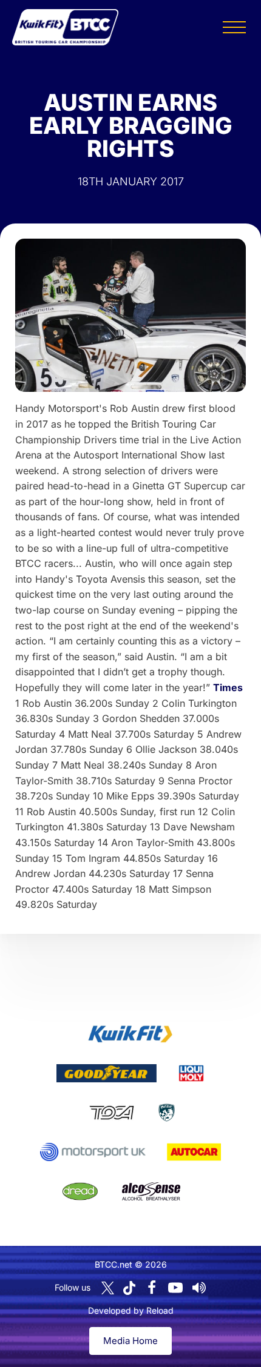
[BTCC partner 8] (80, 1191)
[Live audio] (199, 1287)
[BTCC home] (65, 27)
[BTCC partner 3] (191, 1073)
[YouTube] (175, 1287)
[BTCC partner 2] (106, 1073)
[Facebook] (151, 1287)
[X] (107, 1288)
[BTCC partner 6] (92, 1152)
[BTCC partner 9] (151, 1191)
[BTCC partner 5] (166, 1113)
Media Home (130, 1340)
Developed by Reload (131, 1310)
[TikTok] (129, 1288)
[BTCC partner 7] (194, 1152)
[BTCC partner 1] (130, 1034)
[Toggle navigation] (234, 27)
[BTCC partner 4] (111, 1113)
